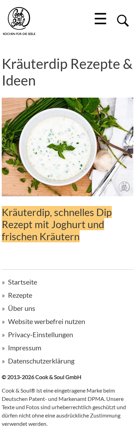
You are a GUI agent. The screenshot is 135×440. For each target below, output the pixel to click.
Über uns (21, 308)
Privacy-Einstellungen (40, 334)
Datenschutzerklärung (41, 361)
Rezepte (20, 295)
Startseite (22, 282)
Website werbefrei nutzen (46, 321)
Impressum (24, 347)
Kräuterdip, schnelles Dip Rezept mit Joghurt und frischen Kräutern (57, 224)
